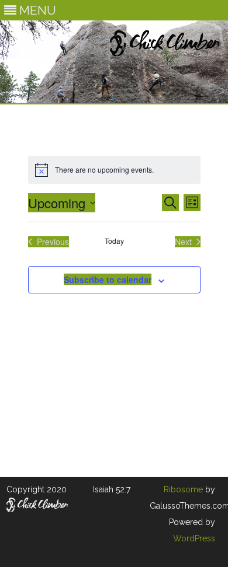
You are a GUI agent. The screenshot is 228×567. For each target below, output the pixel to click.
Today (114, 241)
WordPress (194, 538)
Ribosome (183, 489)
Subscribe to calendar (107, 279)
